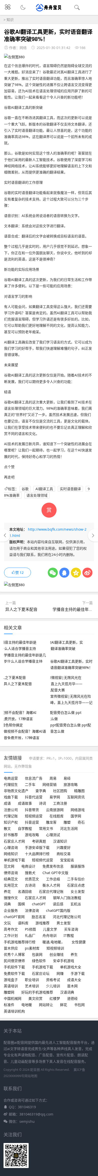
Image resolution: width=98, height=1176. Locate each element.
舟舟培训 (49, 935)
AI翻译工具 (44, 488)
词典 (7, 904)
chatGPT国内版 (58, 910)
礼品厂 (30, 935)
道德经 (72, 998)
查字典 (40, 790)
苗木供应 (11, 948)
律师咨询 (11, 872)
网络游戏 (78, 809)
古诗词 (30, 885)
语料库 (23, 923)
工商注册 (60, 803)
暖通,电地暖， (53, 942)
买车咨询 (71, 929)
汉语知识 (60, 841)
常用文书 (46, 828)
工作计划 (11, 935)
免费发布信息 (53, 866)
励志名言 (39, 916)
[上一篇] (5, 535)
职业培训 (32, 979)
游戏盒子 (11, 979)
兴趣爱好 (64, 847)
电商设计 (28, 866)
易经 (67, 778)
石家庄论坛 (41, 973)
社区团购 (60, 790)
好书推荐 (11, 834)
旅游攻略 (71, 784)
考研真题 (39, 841)
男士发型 (64, 923)
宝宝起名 (67, 860)
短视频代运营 (42, 860)
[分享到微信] (53, 573)
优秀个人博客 (14, 954)
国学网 (76, 816)
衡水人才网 (51, 885)
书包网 (79, 1004)
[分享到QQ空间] (76, 573)
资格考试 (53, 979)
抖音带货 (32, 809)
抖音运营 (32, 822)
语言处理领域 (36, 495)
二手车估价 (76, 879)
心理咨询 (11, 847)
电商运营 (11, 778)
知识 (10, 19)
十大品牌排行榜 (37, 853)
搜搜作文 (11, 897)
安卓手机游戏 (63, 960)
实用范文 (11, 885)
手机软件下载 (14, 967)
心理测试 (53, 834)
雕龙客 (51, 822)
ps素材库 (32, 948)
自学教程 (25, 828)
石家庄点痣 (76, 885)
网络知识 (11, 853)
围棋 (21, 904)
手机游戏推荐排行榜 (19, 942)
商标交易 (64, 853)
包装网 (37, 954)
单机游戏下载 (14, 860)
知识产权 (11, 822)
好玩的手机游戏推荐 (37, 992)
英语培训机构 (14, 1011)
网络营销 (49, 784)
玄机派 (75, 904)
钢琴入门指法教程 (67, 897)
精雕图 (79, 790)
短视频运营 (33, 816)
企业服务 (11, 910)
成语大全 (74, 979)
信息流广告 (33, 778)
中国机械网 (12, 998)
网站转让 (46, 1004)
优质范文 (32, 879)
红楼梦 (55, 998)
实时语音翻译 (70, 488)
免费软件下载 (14, 973)
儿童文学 (50, 929)
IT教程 (69, 935)
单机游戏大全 (70, 967)
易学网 (55, 797)
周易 (53, 778)
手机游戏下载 (42, 967)
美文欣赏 (35, 998)
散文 (7, 828)
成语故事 (25, 803)
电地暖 (26, 1004)
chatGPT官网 (14, 916)
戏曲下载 (11, 797)
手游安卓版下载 (37, 847)
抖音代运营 (33, 797)
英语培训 (11, 986)
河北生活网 (69, 828)
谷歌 (25, 488)
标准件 (9, 1004)
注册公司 (11, 809)
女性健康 (79, 942)
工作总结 (53, 879)
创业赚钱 (57, 954)
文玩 (7, 923)
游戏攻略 (32, 834)
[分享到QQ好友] (64, 573)
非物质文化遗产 (16, 790)
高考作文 (11, 929)
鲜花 (63, 1004)
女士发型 (78, 891)
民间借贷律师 (14, 960)
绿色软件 (39, 960)
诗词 (42, 803)
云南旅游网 (55, 809)
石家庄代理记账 (51, 891)
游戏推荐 (42, 923)
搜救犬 (30, 872)
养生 (74, 954)
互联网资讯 (76, 797)
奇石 (81, 822)
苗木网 (72, 986)
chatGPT (39, 904)
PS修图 (30, 929)
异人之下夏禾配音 (21, 609)
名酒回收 (25, 891)
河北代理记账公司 (67, 916)
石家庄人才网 (14, 841)
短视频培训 (55, 948)
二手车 (30, 784)
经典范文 (11, 879)
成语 (7, 803)
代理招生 (11, 784)
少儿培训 (53, 986)
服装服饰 (78, 866)
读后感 (58, 904)
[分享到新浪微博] (87, 573)
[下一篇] (93, 535)
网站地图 (30, 1076)
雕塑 (67, 822)
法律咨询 (32, 910)
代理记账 (11, 816)
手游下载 (78, 973)
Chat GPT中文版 (55, 872)
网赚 (60, 973)
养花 (7, 891)
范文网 (9, 866)
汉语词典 (67, 992)
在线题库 (57, 816)
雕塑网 (9, 992)
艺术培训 (32, 986)
